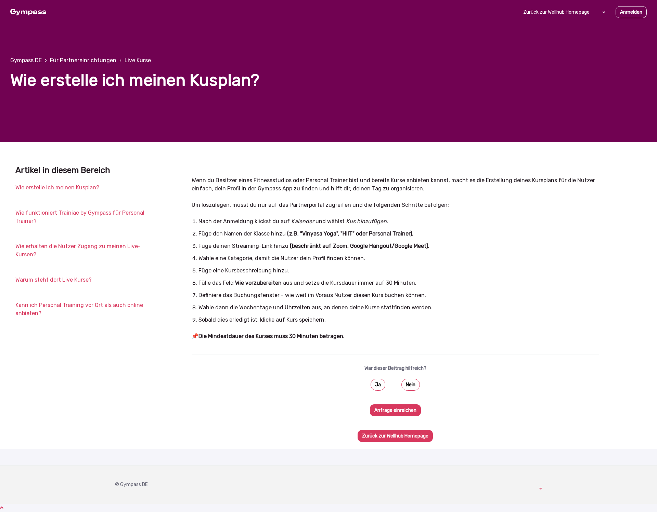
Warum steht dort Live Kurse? (53, 280)
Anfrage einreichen (395, 410)
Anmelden (631, 12)
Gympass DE (26, 60)
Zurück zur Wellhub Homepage (556, 12)
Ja (378, 385)
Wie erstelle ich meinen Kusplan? (57, 187)
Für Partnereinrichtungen (83, 60)
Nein (410, 385)
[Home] (28, 12)
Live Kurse (138, 60)
